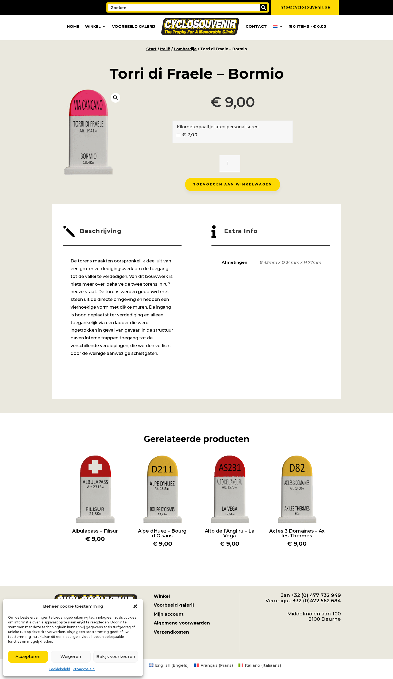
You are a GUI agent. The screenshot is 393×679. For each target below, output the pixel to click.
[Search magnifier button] (263, 7)
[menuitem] (278, 26)
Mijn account (168, 614)
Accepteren (28, 656)
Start (151, 48)
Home (73, 26)
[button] (135, 606)
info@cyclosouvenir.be (304, 7)
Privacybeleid (84, 669)
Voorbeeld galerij (133, 26)
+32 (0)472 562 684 (317, 601)
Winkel (93, 26)
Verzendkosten (171, 632)
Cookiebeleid (59, 669)
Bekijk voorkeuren (115, 656)
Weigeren (70, 656)
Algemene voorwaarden (182, 623)
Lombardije (185, 48)
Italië (165, 48)
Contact (256, 26)
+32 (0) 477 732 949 (316, 595)
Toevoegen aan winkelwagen (232, 184)
